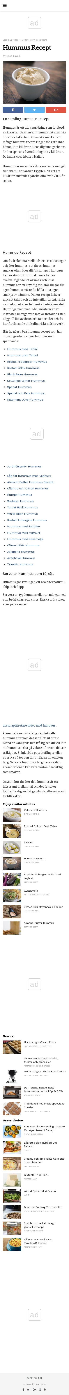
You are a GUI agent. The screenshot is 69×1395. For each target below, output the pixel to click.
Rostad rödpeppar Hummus (27, 361)
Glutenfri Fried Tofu (36, 1174)
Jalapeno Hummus (21, 551)
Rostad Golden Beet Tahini (40, 826)
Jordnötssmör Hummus (24, 466)
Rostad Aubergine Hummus (27, 520)
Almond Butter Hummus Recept (30, 482)
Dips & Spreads (10, 40)
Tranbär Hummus (20, 564)
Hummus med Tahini (22, 349)
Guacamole (31, 890)
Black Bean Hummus (22, 374)
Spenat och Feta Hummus (26, 393)
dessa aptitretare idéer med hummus (29, 725)
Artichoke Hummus (21, 558)
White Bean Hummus (22, 513)
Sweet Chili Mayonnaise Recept (43, 906)
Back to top (35, 1378)
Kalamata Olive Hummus (25, 399)
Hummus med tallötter (23, 526)
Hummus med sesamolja (25, 539)
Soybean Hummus (20, 501)
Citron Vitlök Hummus (23, 545)
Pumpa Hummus (19, 495)
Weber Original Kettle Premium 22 (45, 1071)
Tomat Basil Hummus (22, 507)
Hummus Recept (34, 858)
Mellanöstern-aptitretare (34, 40)
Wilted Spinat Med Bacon (40, 1191)
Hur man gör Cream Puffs (40, 1042)
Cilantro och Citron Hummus (28, 488)
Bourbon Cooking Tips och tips (43, 1207)
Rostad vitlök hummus (23, 368)
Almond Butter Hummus (39, 922)
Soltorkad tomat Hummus (26, 380)
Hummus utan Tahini (22, 355)
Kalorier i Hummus (35, 810)
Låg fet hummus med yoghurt (29, 476)
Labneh (28, 842)
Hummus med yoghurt (23, 532)
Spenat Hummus (19, 387)
